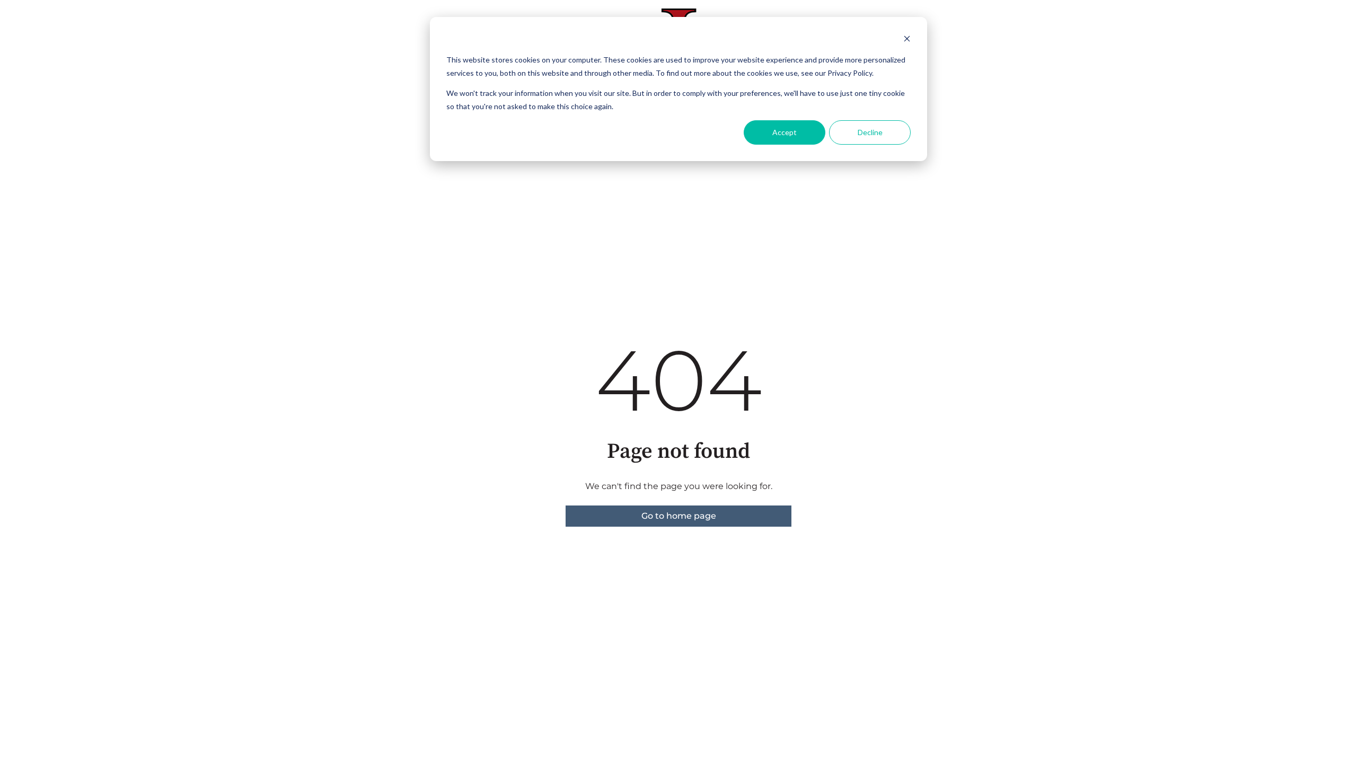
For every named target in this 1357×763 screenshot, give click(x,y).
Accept (784, 132)
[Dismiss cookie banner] (907, 40)
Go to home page (678, 516)
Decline (870, 132)
